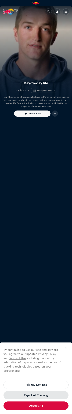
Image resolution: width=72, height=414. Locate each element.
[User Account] (57, 11)
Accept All (36, 405)
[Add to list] (55, 114)
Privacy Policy (47, 354)
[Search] (48, 11)
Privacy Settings (36, 384)
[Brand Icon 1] (36, 3)
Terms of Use (17, 358)
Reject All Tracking (36, 395)
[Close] (66, 348)
